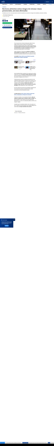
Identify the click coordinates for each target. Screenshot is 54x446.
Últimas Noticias (2, 442)
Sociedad (50, 4)
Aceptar (7, 225)
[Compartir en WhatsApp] (7, 21)
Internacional (32, 4)
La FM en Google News (8, 25)
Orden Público (4, 4)
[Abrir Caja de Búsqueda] (52, 1)
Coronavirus (16, 112)
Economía (25, 4)
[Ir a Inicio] (3, 2)
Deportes (44, 4)
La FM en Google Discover (8, 27)
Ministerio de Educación (22, 112)
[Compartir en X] (5, 21)
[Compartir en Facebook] (3, 21)
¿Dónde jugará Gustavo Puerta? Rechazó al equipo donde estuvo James (30, 442)
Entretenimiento (18, 4)
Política (11, 4)
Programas (47, 1)
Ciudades (38, 4)
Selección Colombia (17, 442)
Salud (41, 442)
